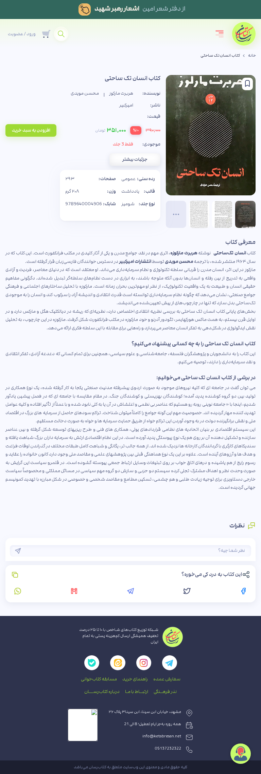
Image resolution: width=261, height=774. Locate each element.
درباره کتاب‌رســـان (102, 692)
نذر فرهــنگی (165, 692)
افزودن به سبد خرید (31, 130)
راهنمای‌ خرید (135, 679)
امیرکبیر (126, 105)
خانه (252, 55)
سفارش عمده (166, 679)
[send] (18, 551)
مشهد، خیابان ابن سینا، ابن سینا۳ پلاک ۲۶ (145, 712)
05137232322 (168, 748)
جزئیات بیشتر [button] (134, 159)
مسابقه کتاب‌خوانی (99, 679)
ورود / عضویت (22, 34)
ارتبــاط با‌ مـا (136, 692)
